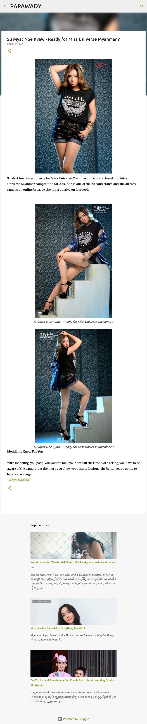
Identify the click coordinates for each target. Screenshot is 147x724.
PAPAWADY (25, 6)
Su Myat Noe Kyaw (19, 480)
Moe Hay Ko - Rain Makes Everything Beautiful (57, 628)
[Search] (46, 6)
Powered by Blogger (75, 719)
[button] (9, 51)
